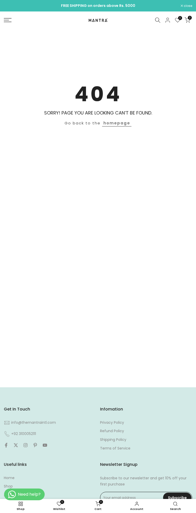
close (10, 5)
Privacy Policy (112, 422)
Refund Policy (112, 430)
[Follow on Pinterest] (35, 445)
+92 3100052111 (23, 433)
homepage (116, 123)
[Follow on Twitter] (16, 445)
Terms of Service (115, 448)
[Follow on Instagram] (25, 445)
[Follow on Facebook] (6, 445)
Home (9, 477)
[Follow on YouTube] (45, 445)
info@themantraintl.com (33, 422)
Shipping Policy (113, 439)
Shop (8, 486)
